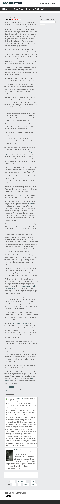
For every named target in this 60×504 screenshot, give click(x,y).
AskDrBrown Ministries (15, 501)
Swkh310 (16, 449)
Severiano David (20, 398)
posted (30, 204)
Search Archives (45, 3)
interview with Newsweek (20, 323)
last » (34, 485)
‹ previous (21, 481)
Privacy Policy (23, 501)
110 (14, 485)
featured (18, 195)
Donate (54, 3)
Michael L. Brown (19, 17)
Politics (11, 387)
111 (19, 485)
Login (14, 390)
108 (33, 481)
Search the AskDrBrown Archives (47, 18)
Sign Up (7, 390)
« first (12, 481)
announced (8, 141)
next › (26, 485)
